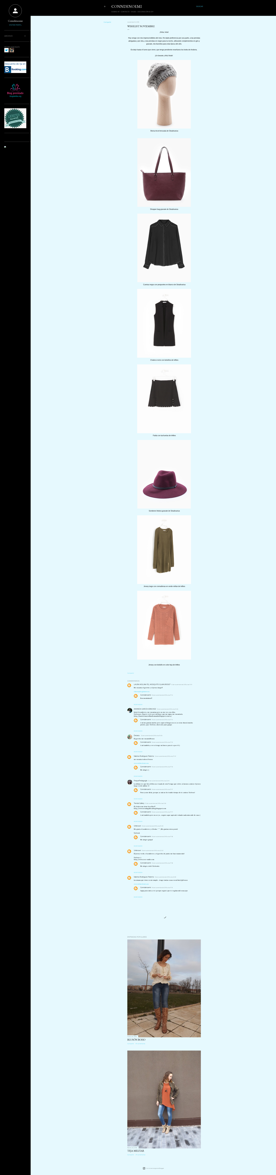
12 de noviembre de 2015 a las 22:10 (158, 781)
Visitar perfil (15, 25)
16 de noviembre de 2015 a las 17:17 (162, 789)
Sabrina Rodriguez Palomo (144, 756)
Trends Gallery (139, 803)
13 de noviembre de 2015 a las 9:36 (155, 803)
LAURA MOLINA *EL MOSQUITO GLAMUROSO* (152, 684)
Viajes (133, 12)
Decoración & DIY (145, 12)
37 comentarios (140, 1155)
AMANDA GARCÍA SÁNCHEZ (145, 709)
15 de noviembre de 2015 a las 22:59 (165, 877)
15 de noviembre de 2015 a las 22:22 (152, 850)
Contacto (125, 12)
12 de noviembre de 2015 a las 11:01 (181, 684)
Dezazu (137, 735)
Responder (138, 704)
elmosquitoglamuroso (142, 692)
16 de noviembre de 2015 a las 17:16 (162, 767)
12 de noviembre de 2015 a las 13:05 (151, 735)
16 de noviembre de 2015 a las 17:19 (162, 887)
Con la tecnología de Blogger (155, 1168)
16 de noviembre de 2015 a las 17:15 (162, 742)
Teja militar (135, 1150)
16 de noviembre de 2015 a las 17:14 (162, 695)
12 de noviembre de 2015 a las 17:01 (165, 756)
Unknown (137, 826)
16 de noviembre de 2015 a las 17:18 (162, 836)
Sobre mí (115, 12)
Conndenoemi (145, 695)
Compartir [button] (107, 22)
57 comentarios (140, 1043)
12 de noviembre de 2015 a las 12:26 (167, 709)
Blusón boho (136, 1039)
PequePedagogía (140, 781)
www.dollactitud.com (141, 763)
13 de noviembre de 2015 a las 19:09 (152, 826)
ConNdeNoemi (126, 6)
